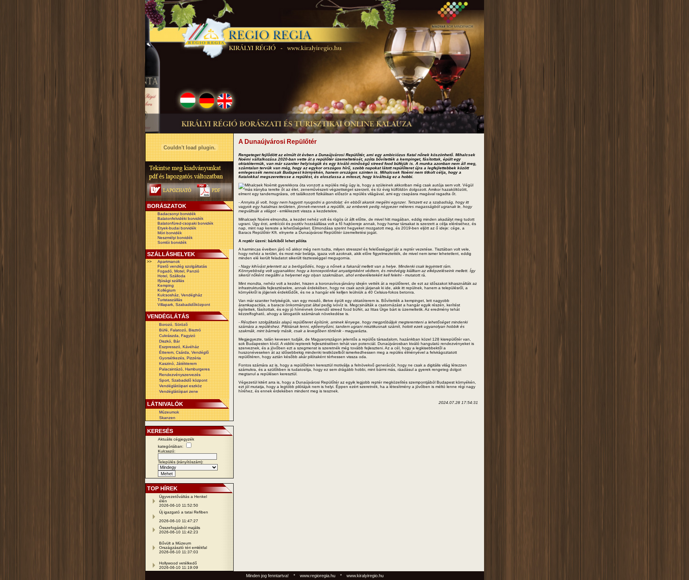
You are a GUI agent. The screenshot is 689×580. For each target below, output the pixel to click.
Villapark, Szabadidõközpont (183, 304)
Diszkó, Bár (169, 341)
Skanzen (167, 417)
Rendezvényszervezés (180, 374)
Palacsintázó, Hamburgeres (184, 369)
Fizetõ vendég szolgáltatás (182, 266)
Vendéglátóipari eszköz (180, 386)
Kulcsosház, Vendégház (179, 295)
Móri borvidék (169, 233)
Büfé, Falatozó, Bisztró (180, 330)
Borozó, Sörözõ (173, 324)
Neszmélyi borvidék (175, 237)
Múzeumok (169, 412)
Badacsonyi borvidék (176, 214)
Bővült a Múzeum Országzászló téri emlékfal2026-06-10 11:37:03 (183, 547)
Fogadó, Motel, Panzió (178, 271)
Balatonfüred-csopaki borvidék (185, 223)
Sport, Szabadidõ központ (183, 380)
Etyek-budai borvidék (176, 228)
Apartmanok (168, 261)
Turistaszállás (169, 300)
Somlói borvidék (172, 242)
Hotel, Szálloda (171, 276)
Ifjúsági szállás (170, 280)
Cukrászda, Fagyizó (177, 335)
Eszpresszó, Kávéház (179, 347)
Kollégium (166, 290)
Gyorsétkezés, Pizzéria (180, 358)
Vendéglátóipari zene (178, 391)
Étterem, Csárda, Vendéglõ (184, 352)
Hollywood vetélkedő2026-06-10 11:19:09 (178, 565)
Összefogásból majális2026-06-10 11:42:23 (179, 529)
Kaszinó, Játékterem (178, 363)
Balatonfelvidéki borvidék (180, 218)
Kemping (165, 285)
